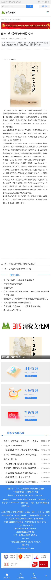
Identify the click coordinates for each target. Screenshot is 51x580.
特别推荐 (17, 19)
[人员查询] (25, 394)
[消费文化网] (8, 12)
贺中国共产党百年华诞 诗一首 (20, 269)
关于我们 (25, 538)
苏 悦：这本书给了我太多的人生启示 (22, 264)
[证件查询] (25, 372)
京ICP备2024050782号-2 (13, 522)
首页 (11, 19)
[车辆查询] (25, 416)
